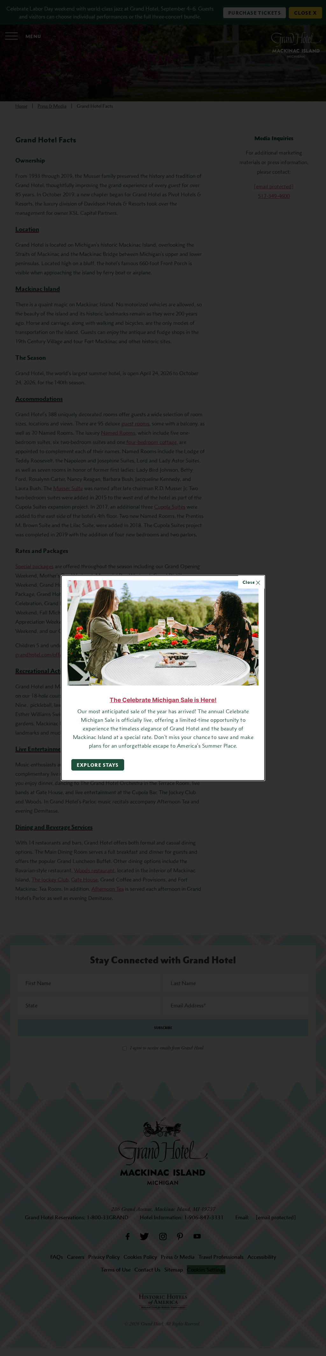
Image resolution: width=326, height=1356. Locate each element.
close (249, 582)
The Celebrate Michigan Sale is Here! (163, 700)
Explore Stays (97, 765)
